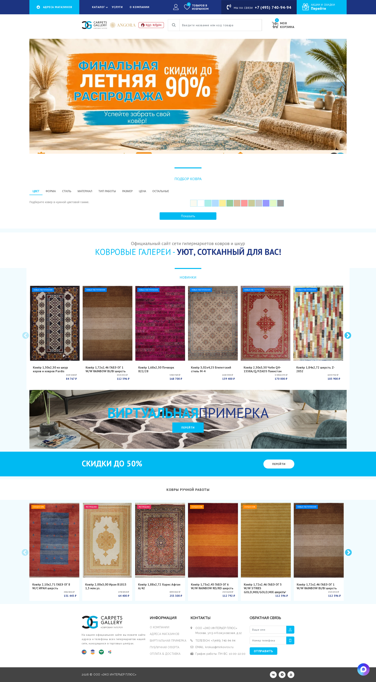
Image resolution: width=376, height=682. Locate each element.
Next (347, 335)
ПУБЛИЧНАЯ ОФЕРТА (164, 647)
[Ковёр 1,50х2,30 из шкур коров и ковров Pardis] (55, 323)
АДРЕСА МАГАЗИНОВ (164, 634)
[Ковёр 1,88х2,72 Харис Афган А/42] (160, 540)
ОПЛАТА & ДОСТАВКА (165, 653)
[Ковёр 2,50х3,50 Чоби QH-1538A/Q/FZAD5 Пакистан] (265, 323)
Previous (25, 335)
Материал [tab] (85, 191)
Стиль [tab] (66, 191)
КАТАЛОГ (98, 7)
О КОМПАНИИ (139, 7)
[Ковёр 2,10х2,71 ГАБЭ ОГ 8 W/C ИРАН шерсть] (54, 540)
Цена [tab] (142, 191)
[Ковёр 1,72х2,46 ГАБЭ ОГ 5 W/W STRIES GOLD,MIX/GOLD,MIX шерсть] (266, 540)
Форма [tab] (51, 191)
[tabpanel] (188, 201)
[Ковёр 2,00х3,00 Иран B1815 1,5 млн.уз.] (107, 540)
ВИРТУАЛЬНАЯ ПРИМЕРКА (168, 640)
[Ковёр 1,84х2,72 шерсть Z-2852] (318, 323)
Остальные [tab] (160, 191)
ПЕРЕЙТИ (188, 427)
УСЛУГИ (117, 7)
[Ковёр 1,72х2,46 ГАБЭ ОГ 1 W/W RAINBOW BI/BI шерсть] (107, 323)
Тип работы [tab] (107, 191)
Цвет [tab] (36, 191)
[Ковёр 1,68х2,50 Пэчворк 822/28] (160, 323)
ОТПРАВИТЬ (263, 651)
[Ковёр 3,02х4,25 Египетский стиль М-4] (213, 323)
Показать (188, 216)
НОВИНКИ (188, 277)
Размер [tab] (127, 191)
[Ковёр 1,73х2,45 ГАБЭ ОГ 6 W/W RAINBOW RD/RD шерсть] (213, 540)
